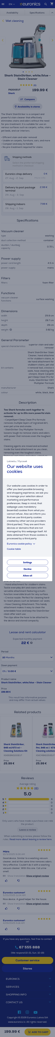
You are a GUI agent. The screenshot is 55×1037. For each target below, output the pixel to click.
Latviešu (11, 461)
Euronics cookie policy (19, 543)
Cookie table (14, 548)
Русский (22, 461)
